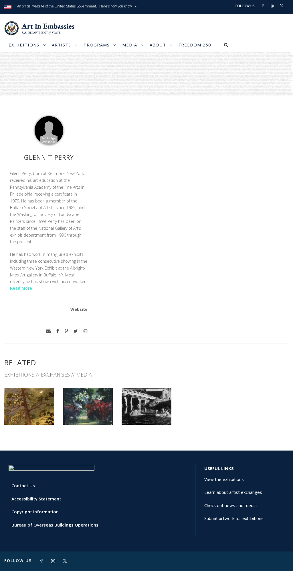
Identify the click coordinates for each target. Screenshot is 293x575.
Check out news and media (230, 505)
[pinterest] (66, 331)
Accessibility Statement (36, 499)
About (158, 45)
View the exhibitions (224, 479)
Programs (97, 45)
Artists (61, 45)
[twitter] (76, 331)
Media (129, 45)
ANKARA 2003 (146, 412)
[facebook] (57, 331)
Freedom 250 (195, 45)
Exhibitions (24, 45)
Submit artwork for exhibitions (234, 518)
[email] (48, 331)
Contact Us (23, 485)
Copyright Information (35, 511)
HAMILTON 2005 (88, 412)
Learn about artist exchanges (233, 492)
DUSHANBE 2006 (29, 412)
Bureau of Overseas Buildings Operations (54, 525)
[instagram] (86, 331)
